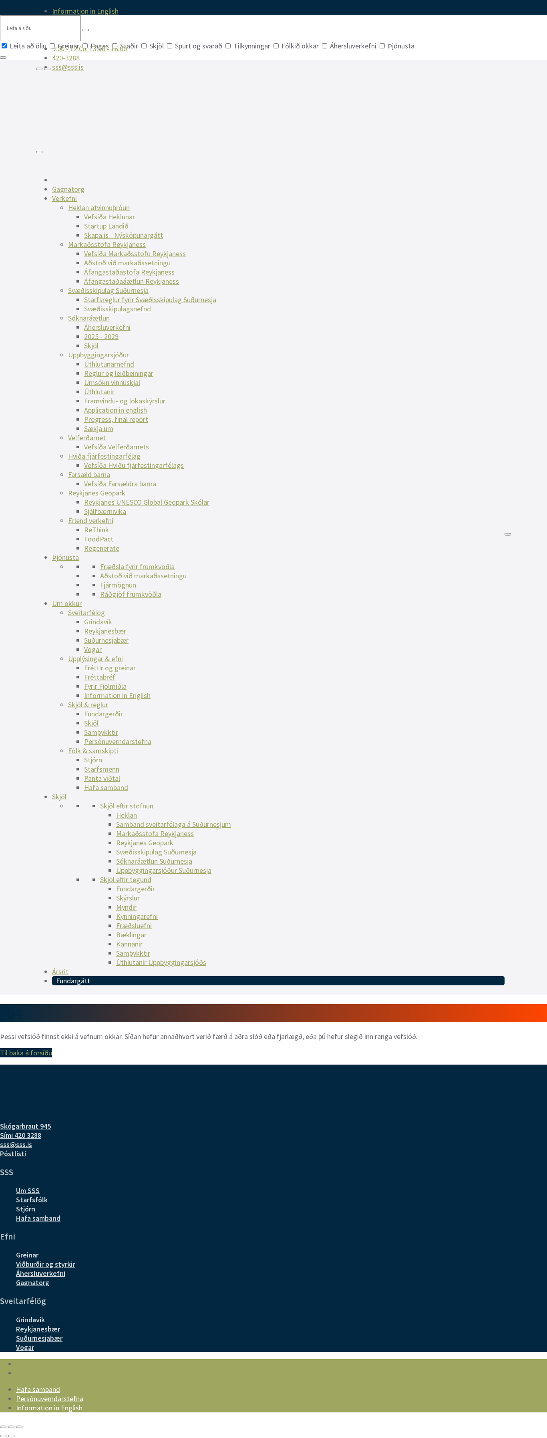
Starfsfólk (32, 1199)
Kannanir (129, 944)
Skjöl (156, 45)
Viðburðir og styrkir (45, 1264)
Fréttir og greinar (110, 667)
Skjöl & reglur (88, 704)
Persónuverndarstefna (117, 741)
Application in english (115, 410)
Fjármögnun (118, 585)
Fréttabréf (99, 677)
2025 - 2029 (101, 336)
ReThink (96, 529)
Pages (100, 45)
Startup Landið (106, 226)
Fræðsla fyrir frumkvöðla (137, 566)
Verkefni (64, 198)
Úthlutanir (99, 391)
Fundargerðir (103, 713)
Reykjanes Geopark (96, 492)
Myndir (126, 907)
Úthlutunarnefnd (109, 364)
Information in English (117, 695)
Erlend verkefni (90, 520)
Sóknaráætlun (89, 318)
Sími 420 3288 (20, 1135)
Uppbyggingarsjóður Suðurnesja (163, 870)
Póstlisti (13, 1153)
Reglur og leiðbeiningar (118, 373)
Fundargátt (73, 980)
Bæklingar (131, 934)
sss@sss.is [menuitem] (68, 67)
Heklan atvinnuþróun (99, 207)
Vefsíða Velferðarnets (116, 446)
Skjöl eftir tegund (125, 879)
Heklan (126, 815)
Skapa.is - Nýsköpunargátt (123, 235)
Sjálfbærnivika (105, 511)
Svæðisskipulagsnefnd (117, 308)
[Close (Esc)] (3, 1427)
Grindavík (98, 621)
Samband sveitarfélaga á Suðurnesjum (173, 824)
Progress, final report (116, 419)
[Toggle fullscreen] (11, 1427)
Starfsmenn (101, 769)
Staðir (129, 45)
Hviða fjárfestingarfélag (104, 456)
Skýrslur (128, 898)
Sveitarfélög (86, 612)
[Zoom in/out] (19, 1427)
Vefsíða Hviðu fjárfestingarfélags (134, 465)
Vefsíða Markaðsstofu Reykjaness (135, 253)
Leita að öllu (28, 45)
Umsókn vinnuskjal (112, 382)
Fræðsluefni (134, 925)
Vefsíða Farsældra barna (120, 483)
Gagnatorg (68, 189)
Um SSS (28, 1190)
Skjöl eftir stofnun (126, 805)
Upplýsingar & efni (95, 658)
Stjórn (93, 759)
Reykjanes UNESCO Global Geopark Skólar (146, 502)
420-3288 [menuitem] (66, 57)
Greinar (68, 45)
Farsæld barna (89, 474)
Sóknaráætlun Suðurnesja (154, 861)
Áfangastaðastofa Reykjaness (129, 272)
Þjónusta (400, 45)
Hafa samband (106, 787)
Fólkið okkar (300, 45)
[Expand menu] (47, 69)
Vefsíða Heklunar (109, 216)
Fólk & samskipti (93, 750)
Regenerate (101, 548)
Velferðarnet (87, 437)
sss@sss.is (16, 1144)
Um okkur (67, 603)
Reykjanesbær (105, 631)
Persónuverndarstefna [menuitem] (49, 1398)
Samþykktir (101, 732)
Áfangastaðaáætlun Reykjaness (131, 281)
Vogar (93, 649)
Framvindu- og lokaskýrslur (124, 400)
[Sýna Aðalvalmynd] (39, 152)
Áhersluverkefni (353, 45)
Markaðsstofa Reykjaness (107, 244)
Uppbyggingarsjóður (98, 354)
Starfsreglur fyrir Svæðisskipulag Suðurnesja (150, 299)
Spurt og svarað (198, 45)
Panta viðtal (102, 778)
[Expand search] (39, 69)
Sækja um (98, 428)
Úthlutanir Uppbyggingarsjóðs (161, 962)
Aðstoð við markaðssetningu (127, 262)
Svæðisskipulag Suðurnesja (108, 290)
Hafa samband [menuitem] (38, 1389)
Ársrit (60, 971)
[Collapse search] (3, 57)
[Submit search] (85, 30)
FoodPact (98, 539)
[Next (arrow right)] (11, 1436)
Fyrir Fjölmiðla (105, 686)
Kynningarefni (137, 916)
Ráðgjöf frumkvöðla (130, 594)
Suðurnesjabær (106, 640)
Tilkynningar (252, 45)
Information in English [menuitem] (85, 11)
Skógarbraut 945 (25, 1126)
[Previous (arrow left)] (3, 1436)
